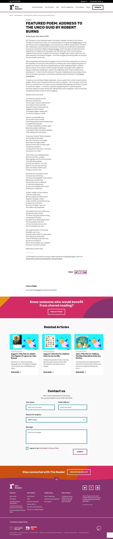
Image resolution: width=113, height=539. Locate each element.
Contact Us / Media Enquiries (35, 509)
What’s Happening (67, 7)
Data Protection (23, 532)
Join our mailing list (79, 472)
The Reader (16, 7)
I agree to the (44, 448)
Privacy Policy (13, 532)
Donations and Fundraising (34, 507)
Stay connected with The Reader (44, 472)
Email (85, 272)
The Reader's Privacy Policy (49, 448)
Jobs (28, 499)
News (88, 7)
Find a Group (30, 496)
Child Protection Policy (70, 532)
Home (11, 15)
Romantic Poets (70, 256)
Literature (28, 20)
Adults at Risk (34, 532)
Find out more (56, 312)
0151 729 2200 (16, 1)
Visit (57, 7)
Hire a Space (80, 7)
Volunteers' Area (95, 1)
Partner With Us (31, 504)
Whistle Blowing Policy (16, 534)
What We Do (13, 496)
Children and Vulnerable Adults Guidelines (51, 532)
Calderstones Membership (51, 499)
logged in (38, 290)
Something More (18, 15)
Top (56, 479)
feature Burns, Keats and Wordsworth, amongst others (44, 259)
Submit (80, 452)
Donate (98, 7)
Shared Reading (37, 7)
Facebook (80, 272)
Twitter (76, 272)
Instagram (97, 488)
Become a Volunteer (33, 501)
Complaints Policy (84, 532)
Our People (13, 499)
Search (83, 1)
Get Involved (49, 7)
